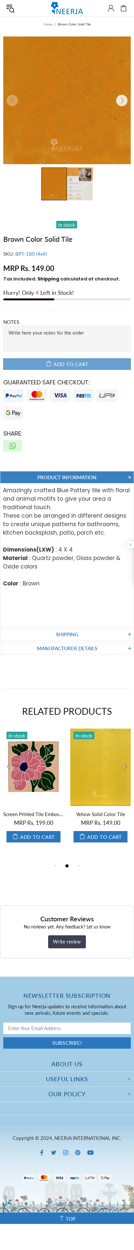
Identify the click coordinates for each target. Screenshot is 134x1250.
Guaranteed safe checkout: (46, 382)
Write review (67, 941)
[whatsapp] (12, 446)
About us (67, 1064)
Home (48, 24)
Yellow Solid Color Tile (100, 814)
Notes (11, 322)
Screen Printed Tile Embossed (33, 814)
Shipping (48, 279)
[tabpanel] (33, 791)
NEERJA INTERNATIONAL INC (67, 8)
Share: (12, 433)
